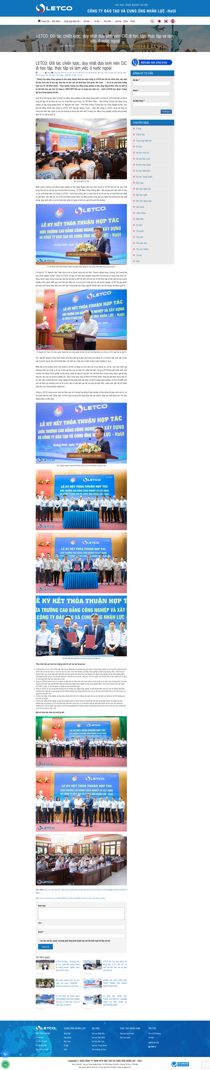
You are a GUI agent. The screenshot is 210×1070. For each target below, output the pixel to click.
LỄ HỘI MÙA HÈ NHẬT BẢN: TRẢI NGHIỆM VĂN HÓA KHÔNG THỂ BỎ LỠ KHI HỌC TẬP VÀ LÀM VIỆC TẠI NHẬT (67, 1000)
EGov (125, 21)
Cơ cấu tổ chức (41, 1041)
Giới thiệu (56, 21)
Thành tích (40, 1037)
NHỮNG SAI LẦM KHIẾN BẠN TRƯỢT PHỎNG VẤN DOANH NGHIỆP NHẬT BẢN (115, 983)
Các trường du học (99, 1049)
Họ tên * (136, 80)
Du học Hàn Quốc (79, 72)
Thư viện (107, 21)
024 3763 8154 (159, 62)
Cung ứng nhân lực (72, 21)
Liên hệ (118, 21)
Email (132, 21)
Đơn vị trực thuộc (42, 1049)
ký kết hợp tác (49, 898)
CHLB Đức (140, 134)
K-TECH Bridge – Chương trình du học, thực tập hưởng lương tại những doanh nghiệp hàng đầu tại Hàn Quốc (67, 965)
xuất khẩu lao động (98, 898)
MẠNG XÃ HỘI (153, 1042)
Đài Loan (101, 72)
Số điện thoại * (139, 100)
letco (90, 898)
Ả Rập (138, 128)
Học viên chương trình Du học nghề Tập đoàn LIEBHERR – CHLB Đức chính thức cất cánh (67, 983)
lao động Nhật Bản (61, 898)
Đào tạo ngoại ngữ (42, 75)
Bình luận (42, 905)
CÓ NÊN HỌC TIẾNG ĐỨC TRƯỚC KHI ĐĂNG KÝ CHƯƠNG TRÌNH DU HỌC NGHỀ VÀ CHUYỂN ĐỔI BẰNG (115, 1000)
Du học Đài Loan (143, 158)
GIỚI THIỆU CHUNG (43, 1033)
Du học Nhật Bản (91, 72)
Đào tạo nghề (121, 72)
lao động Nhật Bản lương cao (78, 898)
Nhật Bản (68, 75)
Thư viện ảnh (141, 242)
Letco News (60, 75)
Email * (136, 90)
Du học (87, 21)
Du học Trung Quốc (144, 176)
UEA (138, 261)
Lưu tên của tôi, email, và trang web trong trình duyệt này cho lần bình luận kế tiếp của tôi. (75, 940)
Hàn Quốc (52, 75)
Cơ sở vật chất (41, 1045)
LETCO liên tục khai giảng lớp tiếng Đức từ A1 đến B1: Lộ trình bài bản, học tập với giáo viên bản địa (115, 965)
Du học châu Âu (142, 152)
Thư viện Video (142, 249)
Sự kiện (74, 75)
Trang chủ (45, 21)
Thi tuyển (140, 230)
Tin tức (97, 21)
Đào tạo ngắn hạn (110, 72)
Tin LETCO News (154, 1033)
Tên (40, 923)
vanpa (49, 72)
